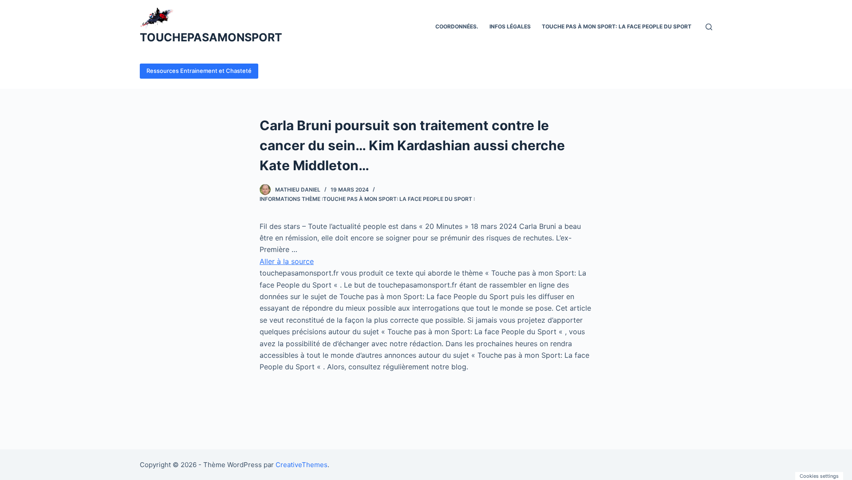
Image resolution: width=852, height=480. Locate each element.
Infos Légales (510, 26)
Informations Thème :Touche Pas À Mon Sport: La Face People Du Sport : (367, 199)
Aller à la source (287, 261)
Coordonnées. (456, 26)
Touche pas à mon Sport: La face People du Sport (616, 26)
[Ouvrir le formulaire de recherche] (709, 27)
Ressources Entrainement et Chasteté (199, 70)
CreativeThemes (301, 464)
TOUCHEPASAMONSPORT (211, 37)
